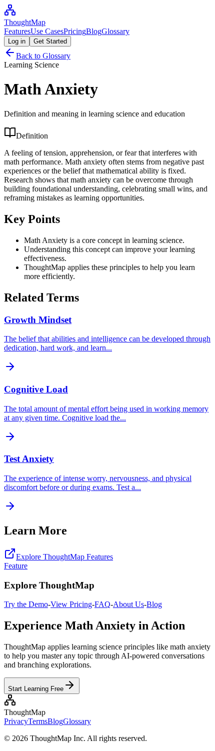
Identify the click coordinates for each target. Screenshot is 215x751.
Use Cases (47, 31)
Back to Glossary (43, 56)
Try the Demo (26, 604)
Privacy (16, 721)
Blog (94, 31)
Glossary (116, 31)
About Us (128, 604)
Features (17, 31)
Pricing (75, 31)
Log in (17, 41)
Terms (38, 721)
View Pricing (71, 604)
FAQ (102, 604)
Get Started (50, 41)
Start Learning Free (36, 688)
